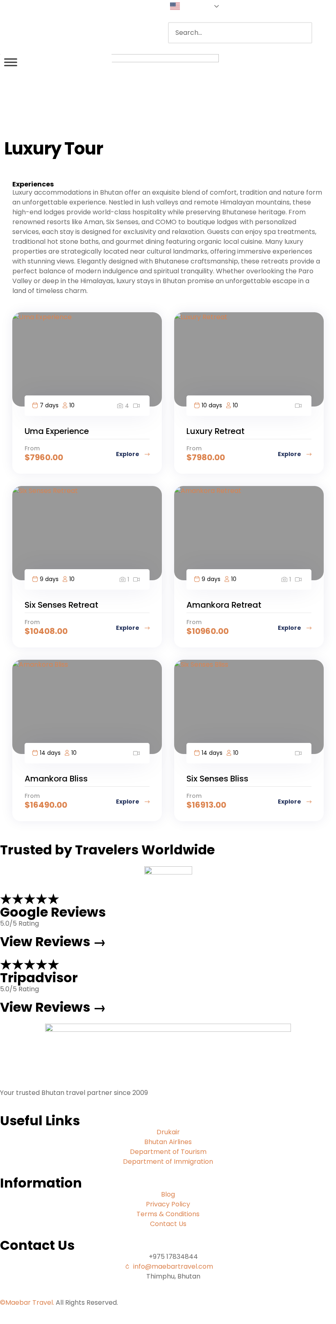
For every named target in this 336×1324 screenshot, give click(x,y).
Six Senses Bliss (217, 778)
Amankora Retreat (223, 605)
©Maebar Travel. (27, 1302)
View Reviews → (53, 941)
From (32, 448)
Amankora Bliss (56, 778)
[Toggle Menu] (10, 62)
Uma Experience (57, 431)
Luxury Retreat (215, 431)
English (192, 5)
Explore (128, 454)
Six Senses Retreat (61, 605)
